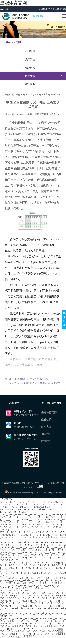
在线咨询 (64, 319)
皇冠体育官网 (13, 2)
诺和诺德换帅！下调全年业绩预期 (31, 379)
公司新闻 (44, 51)
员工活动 (44, 59)
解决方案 (46, 426)
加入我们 (46, 433)
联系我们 (46, 441)
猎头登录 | (53, 9)
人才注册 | (43, 9)
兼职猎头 (62, 9)
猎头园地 (44, 84)
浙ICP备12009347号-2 (36, 483)
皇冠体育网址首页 (25, 94)
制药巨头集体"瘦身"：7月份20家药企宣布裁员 (37, 383)
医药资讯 (44, 76)
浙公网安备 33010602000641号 (20, 492)
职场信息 (44, 67)
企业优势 (46, 419)
